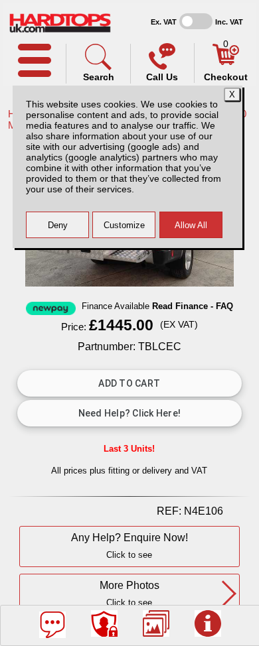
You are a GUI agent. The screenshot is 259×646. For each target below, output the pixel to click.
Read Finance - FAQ (192, 306)
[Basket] (226, 61)
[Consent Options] (104, 623)
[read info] (208, 623)
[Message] (52, 625)
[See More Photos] (156, 623)
